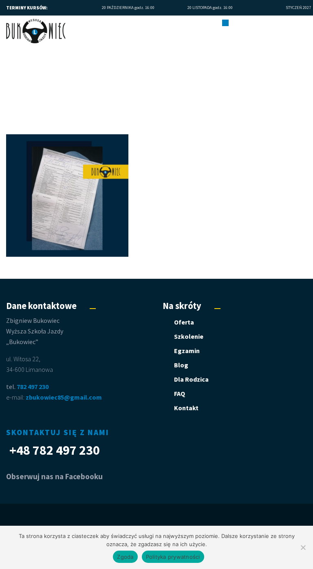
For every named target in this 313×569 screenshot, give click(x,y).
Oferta (184, 322)
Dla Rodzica (191, 379)
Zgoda (125, 556)
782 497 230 (32, 386)
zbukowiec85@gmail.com (64, 397)
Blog (181, 365)
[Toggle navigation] (225, 22)
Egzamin (187, 351)
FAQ (179, 393)
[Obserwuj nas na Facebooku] (306, 23)
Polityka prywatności (173, 556)
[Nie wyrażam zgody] (303, 547)
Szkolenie (188, 336)
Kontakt (186, 408)
